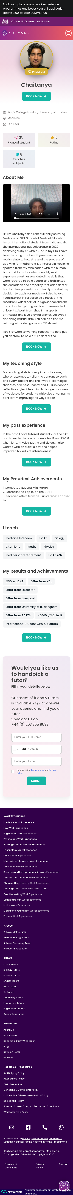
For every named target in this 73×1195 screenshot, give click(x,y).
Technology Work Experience (20, 850)
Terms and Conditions (11, 1165)
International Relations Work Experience (26, 861)
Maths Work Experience (17, 905)
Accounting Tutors (14, 1014)
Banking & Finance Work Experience (24, 844)
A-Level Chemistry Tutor (17, 943)
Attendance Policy (14, 1078)
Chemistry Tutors (13, 997)
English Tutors (11, 981)
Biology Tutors (12, 970)
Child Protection (13, 1084)
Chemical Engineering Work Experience (26, 883)
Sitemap (63, 1164)
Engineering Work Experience (20, 833)
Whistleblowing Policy (16, 1112)
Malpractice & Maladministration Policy (26, 1095)
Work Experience (14, 816)
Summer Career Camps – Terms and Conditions (31, 1106)
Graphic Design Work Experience (22, 899)
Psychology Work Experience (20, 839)
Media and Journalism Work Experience (26, 910)
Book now (34, 96)
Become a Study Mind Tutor (19, 1041)
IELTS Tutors (10, 986)
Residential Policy (14, 1101)
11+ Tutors (9, 992)
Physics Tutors (12, 975)
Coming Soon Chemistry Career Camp (26, 888)
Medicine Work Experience (19, 822)
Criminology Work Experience (21, 866)
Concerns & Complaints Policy (21, 1090)
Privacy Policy (40, 1165)
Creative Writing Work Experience (23, 894)
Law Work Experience (16, 828)
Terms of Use (37, 770)
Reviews (8, 1057)
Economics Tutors (14, 1003)
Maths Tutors (11, 964)
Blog (6, 1046)
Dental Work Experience (17, 855)
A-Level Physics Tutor (16, 948)
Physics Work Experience (18, 916)
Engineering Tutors (14, 1008)
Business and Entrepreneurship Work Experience (31, 872)
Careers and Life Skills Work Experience (26, 877)
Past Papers (10, 1035)
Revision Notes (12, 1052)
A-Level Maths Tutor (15, 932)
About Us (9, 1029)
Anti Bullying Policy (14, 1073)
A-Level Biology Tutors (16, 937)
